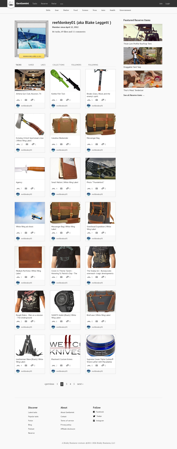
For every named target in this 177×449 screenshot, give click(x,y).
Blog (30, 425)
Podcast (31, 429)
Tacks (34, 3)
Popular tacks (33, 416)
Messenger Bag (93, 138)
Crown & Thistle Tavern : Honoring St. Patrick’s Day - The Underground (64, 273)
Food (76, 10)
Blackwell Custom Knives (61, 359)
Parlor (54, 3)
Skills (48, 10)
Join (161, 3)
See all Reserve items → (134, 95)
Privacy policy (66, 425)
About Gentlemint (67, 412)
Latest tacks (32, 412)
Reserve (44, 3)
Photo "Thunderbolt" (95, 182)
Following (93, 65)
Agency (19, 182)
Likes (43, 65)
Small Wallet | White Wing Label (64, 182)
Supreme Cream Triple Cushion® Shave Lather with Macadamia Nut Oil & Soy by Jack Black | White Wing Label (100, 363)
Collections (59, 65)
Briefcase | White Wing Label (99, 315)
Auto (103, 10)
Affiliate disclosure (68, 429)
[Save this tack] (40, 78)
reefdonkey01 (26, 105)
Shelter (66, 10)
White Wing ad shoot (24, 226)
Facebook (100, 412)
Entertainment (125, 10)
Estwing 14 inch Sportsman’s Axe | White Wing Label (30, 139)
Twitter (99, 416)
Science (85, 10)
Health (112, 10)
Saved (31, 65)
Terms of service (67, 420)
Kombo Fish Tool (58, 94)
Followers (76, 65)
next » (80, 383)
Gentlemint (18, 4)
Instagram (100, 421)
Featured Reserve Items (136, 20)
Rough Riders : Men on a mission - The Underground (29, 316)
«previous (49, 383)
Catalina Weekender (59, 138)
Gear (57, 10)
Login (168, 3)
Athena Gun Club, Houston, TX (28, 94)
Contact (63, 416)
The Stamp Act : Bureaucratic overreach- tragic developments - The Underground (100, 273)
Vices (95, 10)
